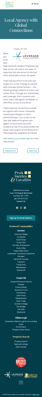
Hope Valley (21, 248)
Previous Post (10, 151)
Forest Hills (21, 242)
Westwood (21, 312)
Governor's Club (21, 290)
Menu (36, 4)
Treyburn (21, 262)
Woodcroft (21, 270)
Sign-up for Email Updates (21, 218)
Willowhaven (21, 267)
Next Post (33, 151)
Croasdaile (21, 237)
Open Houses (21, 347)
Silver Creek (21, 301)
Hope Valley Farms (21, 251)
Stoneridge (21, 306)
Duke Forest (21, 240)
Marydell (21, 256)
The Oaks (21, 309)
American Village (20, 234)
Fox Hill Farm (21, 327)
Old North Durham (21, 259)
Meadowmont (21, 298)
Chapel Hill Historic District (21, 281)
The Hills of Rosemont (21, 245)
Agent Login (35, 394)
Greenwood (21, 293)
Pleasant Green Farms (21, 329)
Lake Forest (21, 295)
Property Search (21, 341)
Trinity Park (21, 264)
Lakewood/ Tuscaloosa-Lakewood (21, 253)
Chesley (21, 284)
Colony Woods (21, 287)
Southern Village (21, 304)
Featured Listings (21, 344)
